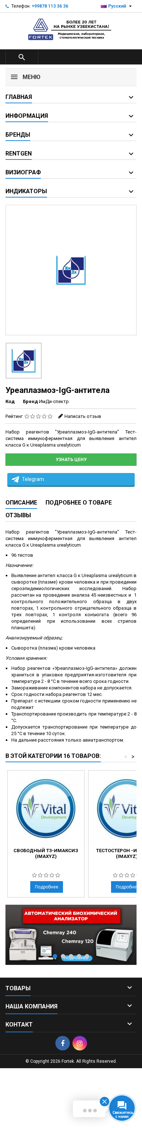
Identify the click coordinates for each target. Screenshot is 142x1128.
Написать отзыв (82, 416)
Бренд (30, 401)
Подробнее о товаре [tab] (79, 502)
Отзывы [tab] (18, 515)
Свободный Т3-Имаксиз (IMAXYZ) (45, 853)
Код (10, 401)
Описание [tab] (21, 502)
